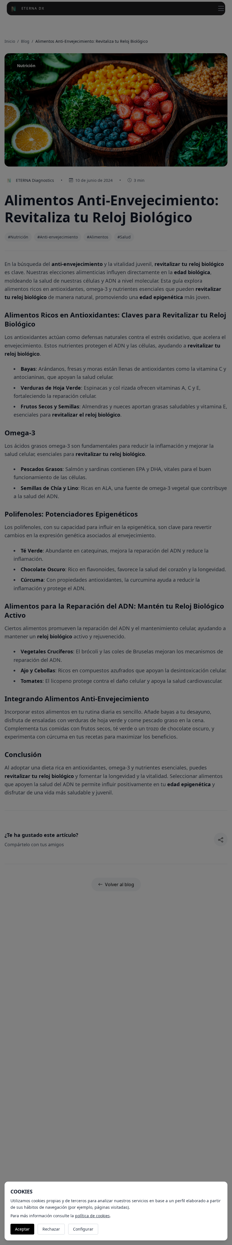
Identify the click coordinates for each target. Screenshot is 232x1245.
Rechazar (51, 1229)
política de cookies (92, 1215)
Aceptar (22, 1229)
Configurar (83, 1229)
